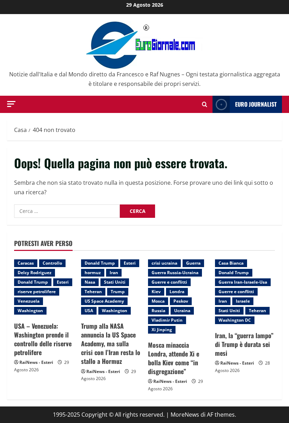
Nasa (90, 282)
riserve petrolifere (37, 292)
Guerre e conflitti (169, 282)
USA (89, 311)
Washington (30, 311)
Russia (158, 311)
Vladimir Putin (167, 320)
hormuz (93, 273)
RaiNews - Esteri (36, 362)
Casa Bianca (231, 263)
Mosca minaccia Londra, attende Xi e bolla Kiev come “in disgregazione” (173, 358)
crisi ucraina (164, 263)
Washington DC (235, 320)
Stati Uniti (114, 282)
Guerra (193, 263)
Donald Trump (33, 282)
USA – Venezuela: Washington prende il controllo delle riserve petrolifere (43, 339)
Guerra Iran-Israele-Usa (243, 282)
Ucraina (182, 311)
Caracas (26, 263)
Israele (243, 301)
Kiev (156, 292)
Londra (177, 292)
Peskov (180, 301)
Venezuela (28, 301)
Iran (114, 273)
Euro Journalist (256, 104)
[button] (11, 104)
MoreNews (185, 414)
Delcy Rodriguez (34, 273)
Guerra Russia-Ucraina (175, 273)
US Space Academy (104, 301)
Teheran (93, 292)
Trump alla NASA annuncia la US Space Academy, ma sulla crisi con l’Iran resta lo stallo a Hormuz (110, 343)
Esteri (63, 282)
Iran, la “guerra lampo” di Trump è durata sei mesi (244, 344)
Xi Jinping (162, 330)
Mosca (158, 301)
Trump (118, 292)
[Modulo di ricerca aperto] (204, 104)
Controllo (52, 263)
